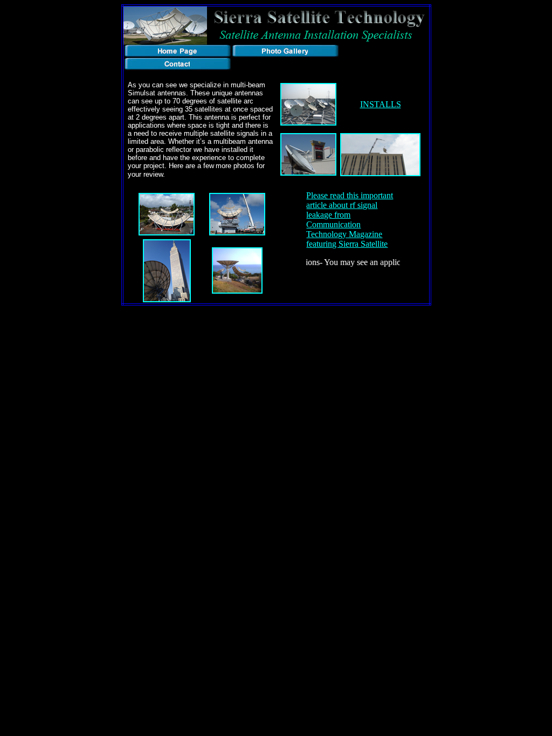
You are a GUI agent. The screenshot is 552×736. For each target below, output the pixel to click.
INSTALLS (380, 104)
